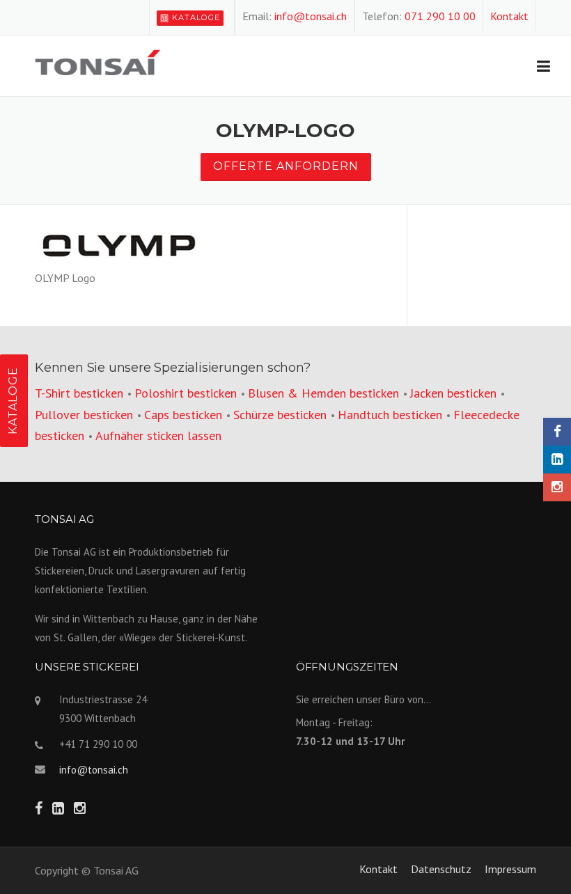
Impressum (510, 869)
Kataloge (196, 17)
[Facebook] (557, 432)
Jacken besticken (453, 393)
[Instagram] (557, 487)
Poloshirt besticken (185, 393)
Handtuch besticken (390, 415)
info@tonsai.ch (310, 16)
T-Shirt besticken (79, 393)
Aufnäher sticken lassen (158, 436)
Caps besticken (183, 415)
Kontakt (509, 16)
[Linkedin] (557, 459)
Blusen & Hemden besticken (323, 393)
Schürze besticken (280, 415)
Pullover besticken (84, 415)
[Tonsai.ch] (97, 61)
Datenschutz (441, 869)
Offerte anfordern (286, 166)
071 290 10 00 (440, 16)
